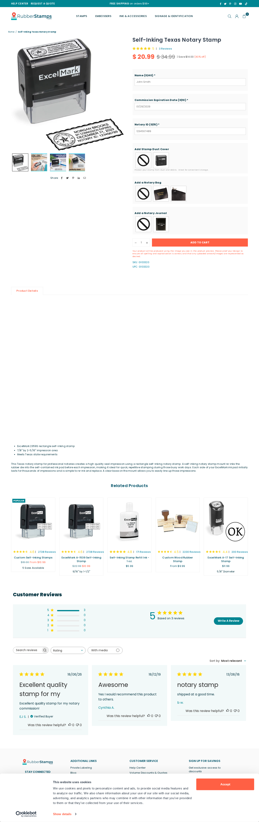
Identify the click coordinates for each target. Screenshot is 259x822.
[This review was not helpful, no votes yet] (77, 725)
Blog (73, 773)
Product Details (27, 291)
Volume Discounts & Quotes (148, 773)
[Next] (120, 93)
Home (11, 32)
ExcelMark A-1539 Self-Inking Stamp (81, 559)
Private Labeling (81, 768)
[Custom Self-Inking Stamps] (33, 522)
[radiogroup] (190, 160)
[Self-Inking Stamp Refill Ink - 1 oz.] (129, 522)
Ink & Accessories (133, 16)
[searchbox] (27, 650)
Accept (225, 784)
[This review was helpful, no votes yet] (69, 725)
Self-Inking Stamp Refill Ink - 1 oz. (129, 559)
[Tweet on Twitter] (67, 178)
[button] (190, 75)
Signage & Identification (174, 16)
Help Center (138, 768)
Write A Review (228, 621)
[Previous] (16, 93)
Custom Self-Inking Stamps (33, 557)
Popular (18, 500)
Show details (62, 814)
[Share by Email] (84, 178)
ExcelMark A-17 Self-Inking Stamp (226, 559)
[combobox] (68, 650)
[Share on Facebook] (61, 178)
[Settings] (237, 16)
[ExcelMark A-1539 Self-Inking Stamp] (81, 522)
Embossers (103, 16)
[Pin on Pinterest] (73, 178)
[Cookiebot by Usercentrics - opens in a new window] (26, 814)
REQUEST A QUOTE (43, 3)
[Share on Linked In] (79, 178)
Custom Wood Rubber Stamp (177, 559)
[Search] (229, 16)
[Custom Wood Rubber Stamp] (178, 522)
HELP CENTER (19, 3)
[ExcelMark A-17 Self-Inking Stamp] (226, 522)
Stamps (81, 16)
